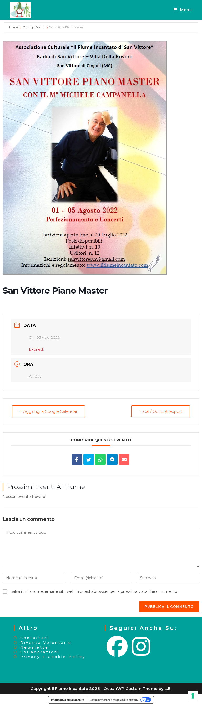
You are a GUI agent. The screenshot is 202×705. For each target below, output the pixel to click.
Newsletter (35, 647)
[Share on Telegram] (112, 459)
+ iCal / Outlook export (160, 411)
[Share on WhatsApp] (100, 459)
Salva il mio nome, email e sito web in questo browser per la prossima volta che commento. (94, 591)
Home (13, 27)
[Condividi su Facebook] (77, 459)
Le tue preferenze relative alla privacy (114, 699)
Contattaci (34, 638)
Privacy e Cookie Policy (52, 656)
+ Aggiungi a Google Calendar (48, 411)
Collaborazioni (39, 652)
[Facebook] (118, 646)
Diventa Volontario (46, 642)
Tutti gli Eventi (33, 27)
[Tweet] (88, 459)
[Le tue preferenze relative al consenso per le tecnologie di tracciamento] (193, 696)
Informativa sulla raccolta (67, 699)
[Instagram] (141, 646)
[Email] (124, 459)
